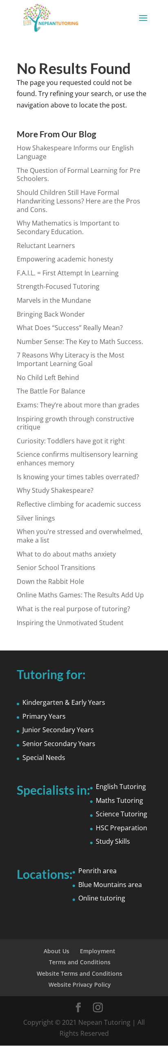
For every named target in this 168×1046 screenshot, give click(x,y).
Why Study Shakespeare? (55, 490)
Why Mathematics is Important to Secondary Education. (68, 227)
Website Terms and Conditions (79, 973)
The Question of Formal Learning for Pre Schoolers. (78, 174)
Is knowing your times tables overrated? (78, 476)
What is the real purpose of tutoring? (73, 608)
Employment (97, 951)
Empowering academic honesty (65, 259)
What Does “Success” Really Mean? (70, 327)
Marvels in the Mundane (54, 300)
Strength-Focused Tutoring (58, 286)
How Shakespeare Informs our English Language (75, 152)
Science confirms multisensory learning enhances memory (77, 458)
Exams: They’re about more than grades (78, 404)
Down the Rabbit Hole (50, 581)
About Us (56, 951)
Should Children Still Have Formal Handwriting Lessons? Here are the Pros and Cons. (78, 201)
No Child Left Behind (48, 377)
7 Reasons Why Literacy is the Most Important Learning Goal (70, 359)
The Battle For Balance (51, 391)
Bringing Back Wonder (51, 314)
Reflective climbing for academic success (79, 504)
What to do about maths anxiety (66, 554)
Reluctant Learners (46, 245)
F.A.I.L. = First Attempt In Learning (68, 272)
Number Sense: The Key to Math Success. (80, 341)
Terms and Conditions (80, 962)
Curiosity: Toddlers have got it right (71, 440)
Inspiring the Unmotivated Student (70, 622)
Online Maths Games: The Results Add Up (80, 594)
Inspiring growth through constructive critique (75, 423)
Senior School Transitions (56, 567)
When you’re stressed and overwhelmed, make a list (79, 536)
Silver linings (36, 518)
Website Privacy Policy (80, 984)
